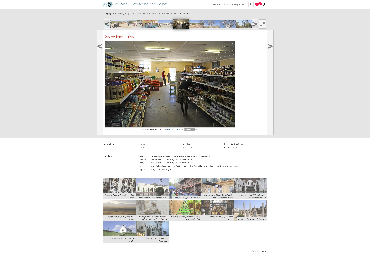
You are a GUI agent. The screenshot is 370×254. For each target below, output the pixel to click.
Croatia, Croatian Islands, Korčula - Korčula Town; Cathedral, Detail (152, 217)
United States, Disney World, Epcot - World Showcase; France (218, 196)
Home (135, 4)
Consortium (187, 147)
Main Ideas (186, 144)
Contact (142, 147)
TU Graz (261, 4)
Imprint (142, 144)
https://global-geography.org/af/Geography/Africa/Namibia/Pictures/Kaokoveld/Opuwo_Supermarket (195, 166)
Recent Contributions (233, 144)
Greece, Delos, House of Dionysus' (252, 219)
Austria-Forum (230, 147)
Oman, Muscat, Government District (152, 197)
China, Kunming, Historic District (187, 197)
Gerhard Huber (172, 129)
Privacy (255, 251)
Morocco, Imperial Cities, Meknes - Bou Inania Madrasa (252, 196)
